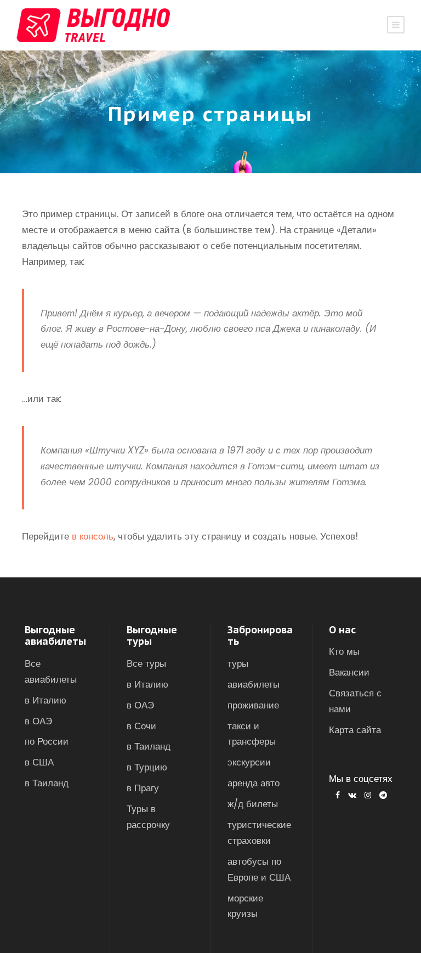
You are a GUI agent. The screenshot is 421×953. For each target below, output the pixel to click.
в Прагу (143, 788)
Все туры (146, 663)
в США (39, 762)
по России (47, 741)
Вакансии (349, 672)
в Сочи (141, 726)
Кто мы (344, 651)
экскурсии (249, 762)
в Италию (45, 700)
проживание (253, 705)
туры (237, 663)
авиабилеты (253, 684)
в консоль (92, 536)
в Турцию (147, 767)
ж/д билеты (252, 803)
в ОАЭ (38, 721)
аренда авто (253, 783)
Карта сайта (355, 729)
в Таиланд (47, 783)
